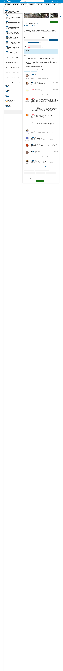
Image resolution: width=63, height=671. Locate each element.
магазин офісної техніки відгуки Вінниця (41, 170)
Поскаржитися (50, 78)
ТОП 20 (5, 6)
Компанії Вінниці (9, 6)
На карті (37, 23)
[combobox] (27, 71)
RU (47, 1)
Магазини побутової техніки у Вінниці (36, 6)
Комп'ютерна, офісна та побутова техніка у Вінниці (21, 6)
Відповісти (33, 78)
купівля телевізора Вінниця (29, 170)
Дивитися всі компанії (12, 112)
